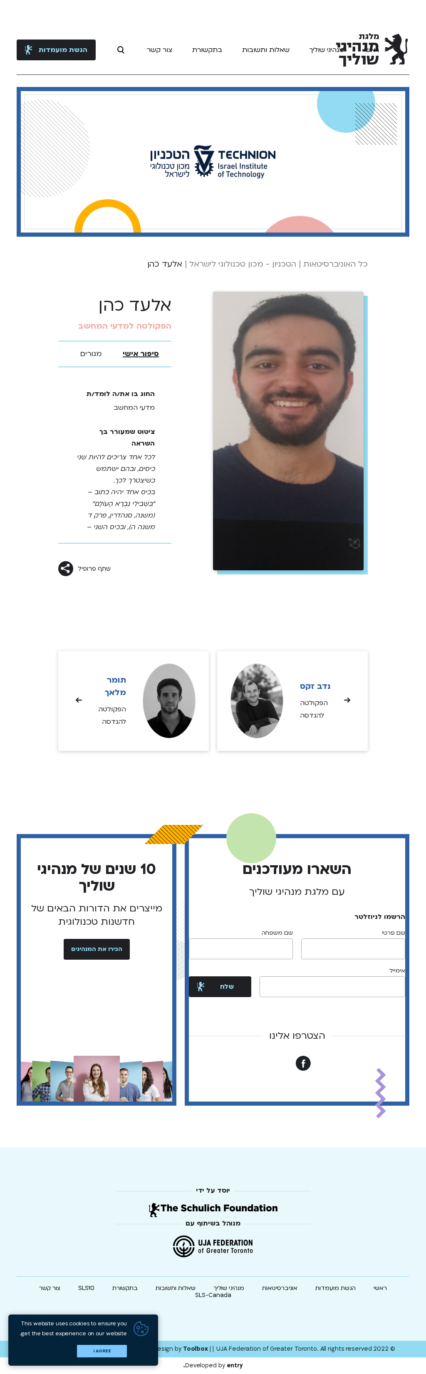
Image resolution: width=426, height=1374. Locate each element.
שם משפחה (277, 933)
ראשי (380, 1288)
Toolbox (195, 1349)
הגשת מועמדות (63, 49)
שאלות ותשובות (266, 49)
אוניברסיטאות (279, 1288)
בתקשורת (207, 49)
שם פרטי (393, 933)
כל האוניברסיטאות (335, 264)
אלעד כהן (164, 264)
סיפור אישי (141, 354)
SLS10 (86, 1288)
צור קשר (159, 49)
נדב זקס (315, 686)
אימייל (397, 971)
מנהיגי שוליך (327, 49)
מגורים (91, 354)
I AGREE (102, 1351)
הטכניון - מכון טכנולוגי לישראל (242, 264)
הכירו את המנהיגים (96, 949)
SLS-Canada (213, 1295)
